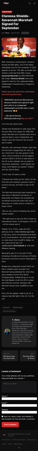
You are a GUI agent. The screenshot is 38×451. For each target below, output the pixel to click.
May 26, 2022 (26, 118)
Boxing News (7, 11)
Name (5, 396)
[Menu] (34, 3)
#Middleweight (17, 307)
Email (4, 403)
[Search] (30, 3)
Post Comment (10, 424)
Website (5, 410)
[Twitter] (19, 447)
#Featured (6, 307)
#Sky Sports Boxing (9, 311)
